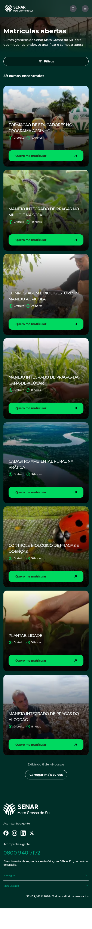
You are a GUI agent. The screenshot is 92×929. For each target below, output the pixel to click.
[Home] (36, 8)
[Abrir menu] (85, 8)
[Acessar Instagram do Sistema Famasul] (14, 833)
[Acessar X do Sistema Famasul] (31, 833)
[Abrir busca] (73, 8)
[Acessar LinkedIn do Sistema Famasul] (23, 833)
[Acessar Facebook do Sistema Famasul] (6, 833)
